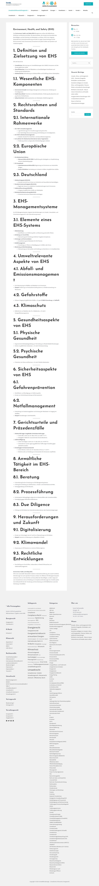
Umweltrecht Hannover (12, 692)
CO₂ (50, 630)
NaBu (7, 686)
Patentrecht (9, 667)
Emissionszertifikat (54, 659)
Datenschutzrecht (31, 618)
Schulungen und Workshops (56, 790)
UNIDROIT (52, 844)
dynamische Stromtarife (55, 644)
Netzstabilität (53, 759)
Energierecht (30, 15)
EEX (50, 648)
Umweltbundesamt (11, 688)
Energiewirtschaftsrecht (36, 633)
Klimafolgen (44, 644)
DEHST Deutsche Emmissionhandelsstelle (16, 684)
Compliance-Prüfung (55, 634)
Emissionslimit (53, 656)
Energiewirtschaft (33, 631)
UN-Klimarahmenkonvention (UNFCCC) (59, 842)
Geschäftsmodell (54, 695)
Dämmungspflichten (31, 620)
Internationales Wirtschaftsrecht (14, 661)
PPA (50, 774)
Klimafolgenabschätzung (56, 725)
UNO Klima (9, 648)
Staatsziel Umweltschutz (56, 796)
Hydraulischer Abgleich (43, 638)
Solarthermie (30, 664)
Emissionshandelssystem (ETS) (33, 622)
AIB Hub (52, 610)
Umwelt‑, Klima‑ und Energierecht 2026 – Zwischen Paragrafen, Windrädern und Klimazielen (79, 78)
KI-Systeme (38, 644)
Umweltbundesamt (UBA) (56, 816)
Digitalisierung (39, 618)
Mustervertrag (9, 703)
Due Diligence (53, 642)
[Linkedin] (13, 720)
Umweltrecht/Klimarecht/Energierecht (18, 10)
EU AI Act (52, 679)
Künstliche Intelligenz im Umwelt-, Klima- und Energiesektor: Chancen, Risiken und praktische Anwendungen (80, 85)
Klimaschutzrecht (33, 655)
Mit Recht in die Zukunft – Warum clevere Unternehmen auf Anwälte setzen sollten (79, 92)
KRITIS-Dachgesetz (54, 743)
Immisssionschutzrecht (55, 705)
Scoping (51, 792)
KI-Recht (31, 644)
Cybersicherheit (53, 638)
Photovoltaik (53, 768)
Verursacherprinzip (54, 852)
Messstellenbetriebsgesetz (56, 749)
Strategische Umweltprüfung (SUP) (58, 798)
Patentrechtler (9, 669)
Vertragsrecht (9, 705)
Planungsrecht (32, 659)
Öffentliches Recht (39, 678)
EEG (37, 620)
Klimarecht (21, 15)
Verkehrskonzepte (54, 850)
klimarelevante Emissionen (56, 731)
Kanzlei (70, 10)
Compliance (31, 612)
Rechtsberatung (40, 659)
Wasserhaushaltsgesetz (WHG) (57, 863)
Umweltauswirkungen (55, 814)
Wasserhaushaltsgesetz (55, 860)
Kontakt (78, 10)
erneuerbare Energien (36, 636)
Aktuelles (85, 10)
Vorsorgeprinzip (53, 858)
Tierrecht (8, 671)
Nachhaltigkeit (32, 657)
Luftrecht (52, 745)
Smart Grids (43, 662)
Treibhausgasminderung (56, 810)
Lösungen (52, 10)
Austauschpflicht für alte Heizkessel (34, 608)
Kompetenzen (34, 10)
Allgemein (52, 612)
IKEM (7, 646)
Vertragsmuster (41, 15)
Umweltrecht (12, 15)
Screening (52, 794)
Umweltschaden (54, 828)
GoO (51, 699)
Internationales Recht (34, 641)
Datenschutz (44, 615)
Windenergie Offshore (55, 871)
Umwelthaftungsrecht (55, 820)
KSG (39, 654)
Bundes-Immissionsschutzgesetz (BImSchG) (60, 624)
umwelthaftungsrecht (34, 666)
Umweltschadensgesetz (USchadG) (58, 830)
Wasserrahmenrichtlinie (55, 865)
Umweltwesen (53, 840)
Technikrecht (9, 624)
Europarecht (9, 714)
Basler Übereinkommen (55, 614)
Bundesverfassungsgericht (56, 626)
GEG (38, 638)
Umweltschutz (32, 673)
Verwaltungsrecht (10, 694)
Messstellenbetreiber (55, 747)
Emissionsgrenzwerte (55, 650)
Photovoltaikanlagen (41, 657)
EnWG (51, 677)
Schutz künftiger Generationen (33, 662)
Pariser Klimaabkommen (56, 766)
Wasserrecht (43, 675)
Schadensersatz (53, 788)
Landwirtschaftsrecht (11, 663)
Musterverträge (10, 665)
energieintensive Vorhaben (56, 667)
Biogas (51, 618)
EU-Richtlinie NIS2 (54, 687)
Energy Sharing (53, 675)
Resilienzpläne (53, 784)
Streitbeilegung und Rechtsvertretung (59, 802)
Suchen (73, 112)
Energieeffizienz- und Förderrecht (34, 624)
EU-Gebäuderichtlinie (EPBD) (57, 683)
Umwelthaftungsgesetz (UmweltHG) (58, 818)
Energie (51, 663)
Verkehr (39, 673)
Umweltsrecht (53, 834)
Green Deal (9, 644)
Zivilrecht (30, 678)
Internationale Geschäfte (56, 709)
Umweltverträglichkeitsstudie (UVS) (58, 838)
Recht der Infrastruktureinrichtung (58, 782)
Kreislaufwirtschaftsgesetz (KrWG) (58, 741)
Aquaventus (9, 642)
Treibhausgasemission (55, 808)
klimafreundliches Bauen (32, 646)
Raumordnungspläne (55, 776)
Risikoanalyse (53, 786)
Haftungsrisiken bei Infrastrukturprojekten (60, 701)
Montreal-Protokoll (54, 751)
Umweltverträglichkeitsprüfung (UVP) (59, 836)
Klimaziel (52, 739)
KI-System (52, 719)
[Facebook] (6, 720)
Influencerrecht (10, 659)
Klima (51, 721)
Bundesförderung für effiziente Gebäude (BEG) (36, 610)
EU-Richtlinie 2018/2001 (56, 685)
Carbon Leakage (53, 628)
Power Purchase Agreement (56, 772)
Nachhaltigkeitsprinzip (55, 753)
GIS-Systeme (53, 697)
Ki (42, 641)
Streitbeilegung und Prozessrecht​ (58, 800)
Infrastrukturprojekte (55, 707)
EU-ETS (51, 681)
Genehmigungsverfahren (56, 693)
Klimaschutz (33, 649)
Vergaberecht (44, 10)
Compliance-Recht (34, 615)
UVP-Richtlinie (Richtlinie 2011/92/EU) (59, 846)
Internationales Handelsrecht (57, 711)
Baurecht (52, 616)
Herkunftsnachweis (54, 703)
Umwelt (51, 812)
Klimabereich (53, 723)
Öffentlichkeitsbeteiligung (56, 763)
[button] (88, 4)
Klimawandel (53, 737)
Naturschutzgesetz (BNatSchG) (57, 755)
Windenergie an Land (55, 869)
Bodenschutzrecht (54, 622)
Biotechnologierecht (11, 680)
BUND (7, 682)
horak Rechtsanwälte (11, 657)
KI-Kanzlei (8, 633)
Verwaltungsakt (53, 854)
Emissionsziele (53, 660)
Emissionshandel (54, 652)
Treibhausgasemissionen (41, 664)
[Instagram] (11, 720)
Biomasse (52, 620)
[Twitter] (8, 720)
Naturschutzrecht (54, 757)
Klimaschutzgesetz (33, 652)
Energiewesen (53, 671)
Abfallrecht (52, 608)
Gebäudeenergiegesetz (32, 638)
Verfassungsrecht (54, 848)
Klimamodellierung (54, 727)
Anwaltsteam (62, 10)
